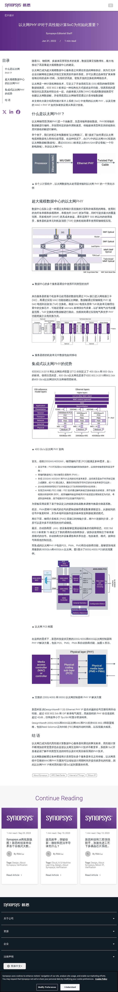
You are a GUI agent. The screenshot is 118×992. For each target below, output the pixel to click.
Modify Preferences (47, 987)
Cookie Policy (101, 979)
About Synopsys (40, 775)
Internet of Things (76, 775)
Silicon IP (92, 775)
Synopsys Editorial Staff (59, 33)
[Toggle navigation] (110, 5)
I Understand (70, 987)
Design (15, 862)
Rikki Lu (20, 854)
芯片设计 (9, 15)
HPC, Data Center (58, 775)
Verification (22, 865)
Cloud (54, 862)
